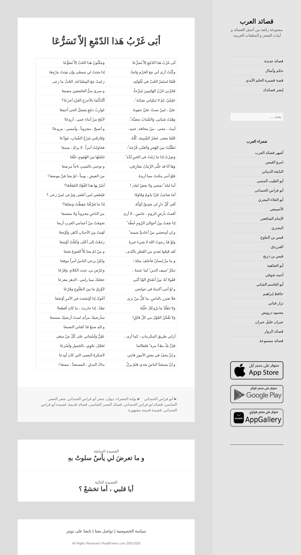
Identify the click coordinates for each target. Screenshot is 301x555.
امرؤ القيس (274, 162)
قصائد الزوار (273, 331)
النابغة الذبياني (272, 171)
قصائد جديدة (273, 61)
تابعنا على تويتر (78, 531)
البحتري (277, 228)
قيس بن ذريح (273, 256)
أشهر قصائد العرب (269, 153)
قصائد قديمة (77, 404)
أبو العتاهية (275, 266)
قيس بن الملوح (271, 237)
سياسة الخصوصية (131, 531)
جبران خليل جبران (269, 322)
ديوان (110, 399)
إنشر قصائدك (273, 90)
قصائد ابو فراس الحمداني (143, 404)
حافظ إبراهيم (273, 294)
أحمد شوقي (274, 275)
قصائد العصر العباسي (105, 404)
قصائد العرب (256, 21)
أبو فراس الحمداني (269, 190)
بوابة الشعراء (126, 399)
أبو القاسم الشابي (269, 284)
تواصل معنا (104, 531)
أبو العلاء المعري (270, 200)
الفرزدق (277, 247)
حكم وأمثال (274, 71)
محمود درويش (272, 313)
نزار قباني (275, 303)
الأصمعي (276, 209)
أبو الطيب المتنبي (270, 181)
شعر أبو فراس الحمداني (85, 399)
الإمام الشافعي (271, 218)
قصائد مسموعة (271, 341)
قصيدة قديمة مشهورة (145, 410)
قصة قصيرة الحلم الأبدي (264, 80)
